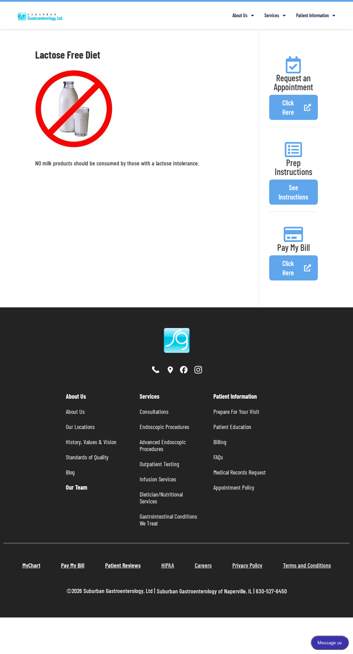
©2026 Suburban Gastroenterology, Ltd (110, 590)
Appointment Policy (233, 487)
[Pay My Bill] (293, 234)
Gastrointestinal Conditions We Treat (169, 519)
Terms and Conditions (307, 565)
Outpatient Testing (159, 464)
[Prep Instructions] (293, 149)
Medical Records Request (239, 472)
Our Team (76, 487)
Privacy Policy (247, 565)
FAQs (218, 457)
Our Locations (80, 426)
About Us (240, 15)
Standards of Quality (87, 457)
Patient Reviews (123, 565)
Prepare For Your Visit (236, 411)
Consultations (154, 411)
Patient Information (312, 15)
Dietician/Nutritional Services (162, 497)
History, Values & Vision (91, 442)
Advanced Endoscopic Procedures (163, 445)
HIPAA (167, 565)
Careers (203, 565)
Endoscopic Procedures (164, 426)
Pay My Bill (293, 247)
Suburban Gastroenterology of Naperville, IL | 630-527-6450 (222, 591)
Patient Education (232, 426)
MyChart (31, 565)
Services (271, 15)
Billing (219, 442)
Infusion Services (158, 479)
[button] (293, 107)
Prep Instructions (293, 167)
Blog (70, 472)
